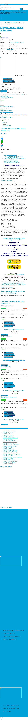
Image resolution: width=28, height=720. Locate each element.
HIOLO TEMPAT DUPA (5, 596)
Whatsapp (8, 81)
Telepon (8, 80)
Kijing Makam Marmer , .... (6, 112)
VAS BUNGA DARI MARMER (6, 651)
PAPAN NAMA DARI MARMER (7, 518)
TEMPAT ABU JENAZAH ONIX (7, 522)
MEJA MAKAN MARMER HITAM (7, 594)
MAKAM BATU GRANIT (5, 605)
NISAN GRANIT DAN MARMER (7, 655)
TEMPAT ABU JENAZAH (5, 663)
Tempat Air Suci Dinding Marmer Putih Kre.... (14, 329)
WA (7, 19)
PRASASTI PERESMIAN (5, 534)
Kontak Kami (6, 13)
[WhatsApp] (14, 141)
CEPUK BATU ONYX (5, 662)
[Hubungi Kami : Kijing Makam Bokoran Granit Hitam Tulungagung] (14, 398)
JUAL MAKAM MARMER (5, 533)
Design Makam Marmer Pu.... (7, 97)
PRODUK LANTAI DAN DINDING (10, 438)
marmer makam (9, 287)
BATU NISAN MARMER (5, 551)
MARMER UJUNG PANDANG (7, 538)
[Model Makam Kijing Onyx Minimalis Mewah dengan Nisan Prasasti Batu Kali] (6, 366)
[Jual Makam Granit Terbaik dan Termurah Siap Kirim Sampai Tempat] (14, 116)
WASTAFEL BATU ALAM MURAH (8, 545)
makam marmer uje (14, 286)
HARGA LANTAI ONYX (5, 599)
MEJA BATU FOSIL (4, 590)
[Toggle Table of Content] (2, 152)
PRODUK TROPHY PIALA (9, 459)
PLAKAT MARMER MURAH (6, 614)
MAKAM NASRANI (4, 595)
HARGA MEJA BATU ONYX (6, 609)
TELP (8, 17)
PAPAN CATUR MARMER (6, 584)
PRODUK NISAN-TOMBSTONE (10, 450)
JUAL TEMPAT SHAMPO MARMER (8, 588)
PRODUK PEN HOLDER (8, 455)
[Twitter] (14, 139)
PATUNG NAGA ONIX (5, 580)
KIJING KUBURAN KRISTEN (6, 548)
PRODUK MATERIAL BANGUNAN (11, 444)
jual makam (12, 284)
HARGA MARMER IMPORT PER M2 (8, 541)
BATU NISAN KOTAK (5, 581)
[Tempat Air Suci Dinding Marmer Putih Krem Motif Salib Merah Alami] (7, 306)
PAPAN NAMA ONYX (5, 681)
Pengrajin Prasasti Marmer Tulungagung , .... (14, 360)
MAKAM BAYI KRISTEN (5, 607)
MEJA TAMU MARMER (5, 529)
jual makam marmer (21, 284)
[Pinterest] (14, 144)
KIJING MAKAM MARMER (6, 515)
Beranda (2, 22)
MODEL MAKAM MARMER (6, 673)
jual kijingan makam (16, 283)
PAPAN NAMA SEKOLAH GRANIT (8, 527)
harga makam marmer (9, 281)
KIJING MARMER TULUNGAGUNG (8, 549)
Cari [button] (21, 9)
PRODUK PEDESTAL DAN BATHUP (11, 454)
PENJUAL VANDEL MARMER (7, 679)
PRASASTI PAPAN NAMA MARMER (8, 648)
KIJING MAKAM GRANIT (5, 542)
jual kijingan (8, 283)
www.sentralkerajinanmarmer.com (14, 255)
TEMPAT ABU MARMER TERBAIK (8, 579)
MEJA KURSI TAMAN (5, 664)
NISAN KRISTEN (4, 654)
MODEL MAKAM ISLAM (5, 602)
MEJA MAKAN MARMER (5, 526)
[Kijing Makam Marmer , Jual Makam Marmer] (6, 110)
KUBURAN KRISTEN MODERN (7, 525)
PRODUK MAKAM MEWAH (9, 440)
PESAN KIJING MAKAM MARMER (8, 675)
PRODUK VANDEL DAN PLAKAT (10, 461)
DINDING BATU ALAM (5, 678)
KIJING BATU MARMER (5, 516)
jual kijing (18, 281)
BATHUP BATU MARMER (6, 532)
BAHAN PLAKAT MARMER (6, 530)
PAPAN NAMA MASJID (5, 514)
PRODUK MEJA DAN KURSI (9, 446)
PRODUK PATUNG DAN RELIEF (10, 453)
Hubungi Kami (4, 91)
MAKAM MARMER (4, 613)
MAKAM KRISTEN (4, 603)
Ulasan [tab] (4, 124)
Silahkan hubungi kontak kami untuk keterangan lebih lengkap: (14, 157)
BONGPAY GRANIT (4, 523)
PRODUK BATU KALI (8, 434)
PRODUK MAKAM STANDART (12, 22)
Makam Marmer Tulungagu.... (7, 106)
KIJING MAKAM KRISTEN (6, 592)
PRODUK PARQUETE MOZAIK (10, 451)
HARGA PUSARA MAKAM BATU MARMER (10, 577)
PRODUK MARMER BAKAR (9, 443)
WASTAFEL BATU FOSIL (6, 644)
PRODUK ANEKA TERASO (9, 431)
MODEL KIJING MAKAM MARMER (8, 540)
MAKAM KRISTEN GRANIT (6, 616)
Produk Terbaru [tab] (7, 125)
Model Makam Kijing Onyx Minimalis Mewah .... (14, 390)
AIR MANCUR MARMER (5, 617)
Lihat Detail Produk (8, 326)
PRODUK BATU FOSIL (8, 432)
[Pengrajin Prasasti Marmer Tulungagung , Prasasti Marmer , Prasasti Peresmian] (6, 336)
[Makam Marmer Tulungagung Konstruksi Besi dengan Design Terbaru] (2, 105)
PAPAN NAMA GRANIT (5, 587)
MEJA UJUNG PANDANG (6, 591)
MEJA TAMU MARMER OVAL (7, 601)
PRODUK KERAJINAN (8, 436)
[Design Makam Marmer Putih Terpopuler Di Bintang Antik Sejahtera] (14, 96)
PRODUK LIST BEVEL (8, 439)
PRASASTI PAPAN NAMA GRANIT (8, 521)
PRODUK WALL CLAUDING (9, 462)
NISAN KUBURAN (4, 670)
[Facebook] (14, 137)
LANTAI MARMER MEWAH (6, 511)
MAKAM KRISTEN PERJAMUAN (7, 512)
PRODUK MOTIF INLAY (8, 449)
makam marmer (5, 286)
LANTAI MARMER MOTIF (6, 583)
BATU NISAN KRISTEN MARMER (7, 649)
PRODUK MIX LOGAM (8, 447)
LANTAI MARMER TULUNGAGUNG (8, 537)
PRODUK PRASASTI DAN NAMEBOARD (12, 457)
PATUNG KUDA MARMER (6, 667)
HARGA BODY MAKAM (5, 598)
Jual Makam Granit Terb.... (6, 117)
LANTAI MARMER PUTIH (5, 519)
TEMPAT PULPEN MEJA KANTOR (8, 656)
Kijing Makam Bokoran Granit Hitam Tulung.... (14, 419)
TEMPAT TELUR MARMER (6, 666)
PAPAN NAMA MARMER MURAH (7, 643)
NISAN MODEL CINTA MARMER (7, 682)
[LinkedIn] (14, 146)
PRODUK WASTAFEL (8, 464)
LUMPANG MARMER (5, 659)
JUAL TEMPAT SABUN (5, 660)
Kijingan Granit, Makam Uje (10, 155)
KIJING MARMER (4, 610)
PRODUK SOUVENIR (8, 458)
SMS (7, 16)
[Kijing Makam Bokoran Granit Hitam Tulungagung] (9, 397)
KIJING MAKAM (3, 536)
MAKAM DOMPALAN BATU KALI (8, 658)
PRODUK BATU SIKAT (8, 435)
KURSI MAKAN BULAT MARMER (7, 586)
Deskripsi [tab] (5, 122)
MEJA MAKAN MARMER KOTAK (7, 671)
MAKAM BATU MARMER (6, 674)
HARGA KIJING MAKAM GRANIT (7, 669)
